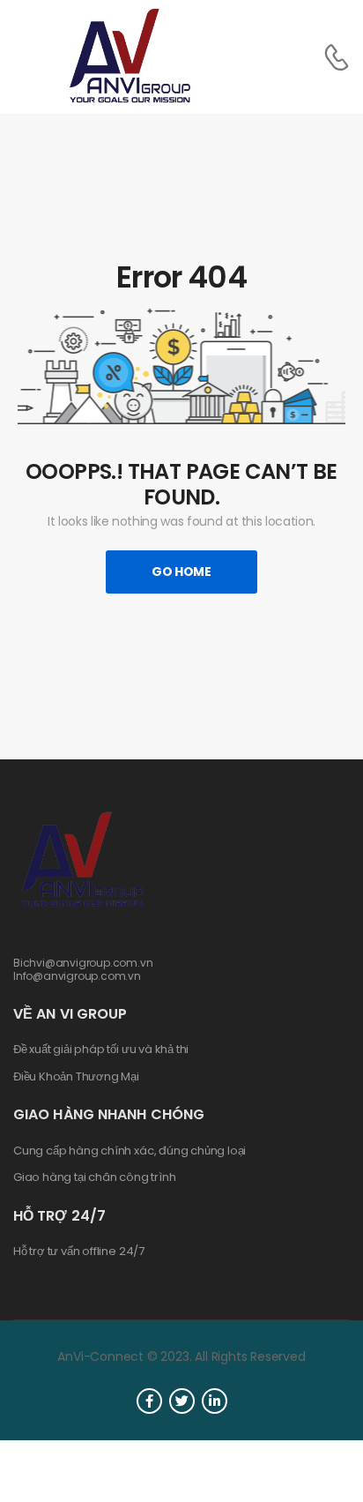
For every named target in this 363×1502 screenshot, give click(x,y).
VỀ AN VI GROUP (70, 1014)
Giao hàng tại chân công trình (94, 1177)
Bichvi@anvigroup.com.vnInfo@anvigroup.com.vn (83, 969)
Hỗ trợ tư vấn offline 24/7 (78, 1251)
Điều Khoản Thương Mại (76, 1077)
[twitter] (182, 1401)
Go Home (181, 571)
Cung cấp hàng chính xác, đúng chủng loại (129, 1151)
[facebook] (149, 1401)
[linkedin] (214, 1401)
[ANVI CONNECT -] (128, 56)
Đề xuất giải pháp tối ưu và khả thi (101, 1049)
